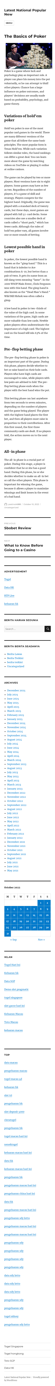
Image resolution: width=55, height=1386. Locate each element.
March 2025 (14, 710)
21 (34, 921)
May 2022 (13, 821)
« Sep (13, 939)
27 (27, 927)
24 (7, 927)
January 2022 (15, 837)
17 (7, 921)
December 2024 (16, 723)
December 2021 (16, 841)
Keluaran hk (11, 973)
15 (40, 915)
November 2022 (16, 796)
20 (27, 921)
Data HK (9, 587)
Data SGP (9, 981)
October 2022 (15, 800)
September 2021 (16, 854)
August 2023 (14, 768)
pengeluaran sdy (13, 1242)
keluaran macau (13, 1030)
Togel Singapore (13, 1346)
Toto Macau (11, 1022)
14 (34, 915)
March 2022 (14, 829)
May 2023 (12, 776)
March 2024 (14, 760)
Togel (7, 579)
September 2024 (16, 735)
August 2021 (14, 858)
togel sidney (11, 1316)
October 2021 (14, 850)
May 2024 (13, 751)
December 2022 (16, 792)
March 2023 (14, 784)
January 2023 (14, 788)
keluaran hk (11, 603)
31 (7, 933)
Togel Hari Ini (12, 964)
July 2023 (12, 772)
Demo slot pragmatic (16, 989)
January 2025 (15, 719)
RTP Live (9, 595)
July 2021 (12, 862)
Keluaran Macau (13, 1013)
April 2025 (13, 706)
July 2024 (12, 743)
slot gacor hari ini (14, 1005)
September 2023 (16, 764)
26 (20, 927)
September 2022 (16, 805)
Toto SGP (9, 1360)
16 (47, 915)
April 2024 (13, 755)
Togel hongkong (14, 1353)
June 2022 (13, 817)
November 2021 (16, 845)
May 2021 (12, 870)
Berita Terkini (15, 658)
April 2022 (13, 825)
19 (21, 921)
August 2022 (14, 809)
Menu (9, 23)
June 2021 (12, 866)
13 (27, 915)
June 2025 (13, 698)
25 (14, 927)
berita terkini (15, 662)
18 (14, 921)
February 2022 (15, 833)
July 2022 (12, 813)
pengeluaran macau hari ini (20, 1226)
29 (40, 927)
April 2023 (13, 780)
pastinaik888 (14, 504)
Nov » (41, 939)
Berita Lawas (14, 654)
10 (7, 915)
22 (40, 921)
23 (47, 921)
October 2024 (15, 731)
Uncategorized (11, 507)
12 (21, 915)
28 (34, 927)
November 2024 (16, 727)
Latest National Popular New (17, 1377)
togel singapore (13, 997)
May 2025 (13, 702)
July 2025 (12, 694)
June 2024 (13, 747)
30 (47, 927)
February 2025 (15, 715)
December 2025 (16, 690)
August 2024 (14, 739)
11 (14, 915)
